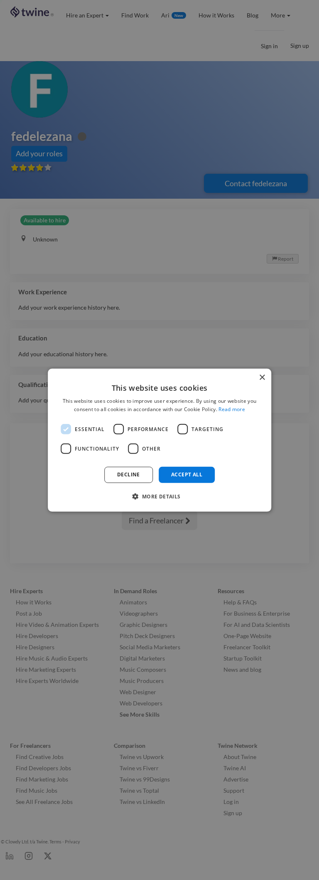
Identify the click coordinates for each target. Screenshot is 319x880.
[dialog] (159, 439)
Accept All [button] (186, 474)
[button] (159, 496)
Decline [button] (128, 474)
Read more (231, 409)
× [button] (262, 377)
